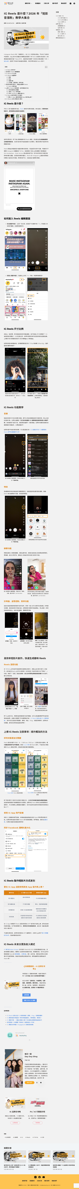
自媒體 (15, 1137)
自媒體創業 (60, 26)
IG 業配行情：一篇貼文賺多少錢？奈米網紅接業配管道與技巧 (24, 1020)
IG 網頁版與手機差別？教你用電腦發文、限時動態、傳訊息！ (24, 1018)
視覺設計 (58, 30)
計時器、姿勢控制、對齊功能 (16, 82)
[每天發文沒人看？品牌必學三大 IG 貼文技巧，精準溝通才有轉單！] (15, 1156)
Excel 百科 (26, 745)
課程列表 (27, 3)
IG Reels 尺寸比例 (11, 73)
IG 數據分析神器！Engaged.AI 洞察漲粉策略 (20, 1024)
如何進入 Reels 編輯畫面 (13, 71)
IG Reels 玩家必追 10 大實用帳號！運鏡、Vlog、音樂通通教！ (25, 1015)
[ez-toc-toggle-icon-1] (45, 67)
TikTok (35, 1137)
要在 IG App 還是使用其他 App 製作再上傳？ (20, 97)
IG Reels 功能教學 (11, 75)
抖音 (42, 1137)
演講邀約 (38, 3)
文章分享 (46, 3)
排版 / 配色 (60, 32)
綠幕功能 (11, 81)
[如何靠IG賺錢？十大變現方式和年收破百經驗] (64, 1156)
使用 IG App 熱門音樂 (14, 91)
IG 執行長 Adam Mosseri (11, 949)
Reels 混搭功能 (13, 86)
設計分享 (60, 36)
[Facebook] (74, 3)
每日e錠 (6, 61)
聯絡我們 (64, 3)
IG (21, 1137)
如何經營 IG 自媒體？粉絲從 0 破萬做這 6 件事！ (21, 1022)
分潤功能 (23, 954)
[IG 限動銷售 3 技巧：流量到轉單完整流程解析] (39, 1156)
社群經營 (8, 1137)
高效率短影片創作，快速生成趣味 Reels (17, 84)
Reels (22, 109)
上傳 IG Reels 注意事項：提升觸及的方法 (17, 88)
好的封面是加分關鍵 (14, 90)
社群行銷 (23, 23)
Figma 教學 (61, 22)
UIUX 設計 (58, 16)
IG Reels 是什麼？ (11, 70)
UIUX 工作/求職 (62, 20)
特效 (10, 79)
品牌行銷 (18, 23)
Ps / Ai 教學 (61, 34)
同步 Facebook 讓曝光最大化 (16, 93)
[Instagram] (70, 3)
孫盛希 (39, 706)
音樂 (10, 77)
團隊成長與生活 (60, 38)
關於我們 (55, 3)
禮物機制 (17, 954)
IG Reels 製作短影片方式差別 (14, 95)
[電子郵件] (44, 1177)
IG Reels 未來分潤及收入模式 (14, 99)
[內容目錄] (46, 67)
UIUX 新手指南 (61, 18)
